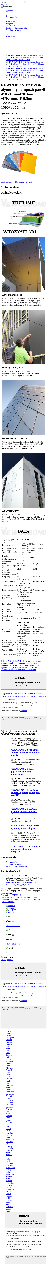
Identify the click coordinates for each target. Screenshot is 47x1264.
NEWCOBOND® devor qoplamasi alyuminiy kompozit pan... (22, 771)
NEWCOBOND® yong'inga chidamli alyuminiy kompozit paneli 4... (25, 752)
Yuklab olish (10, 26)
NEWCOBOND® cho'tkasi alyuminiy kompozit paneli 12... (24, 811)
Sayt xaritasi (5, 895)
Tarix (13, 19)
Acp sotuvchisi (6, 897)
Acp (14, 897)
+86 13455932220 (13, 926)
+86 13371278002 (13, 944)
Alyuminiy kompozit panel (11, 899)
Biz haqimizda (11, 17)
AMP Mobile (17, 895)
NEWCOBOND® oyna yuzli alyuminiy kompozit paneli (25, 827)
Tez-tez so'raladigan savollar (16, 28)
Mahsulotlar (10, 21)
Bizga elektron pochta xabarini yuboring (16, 182)
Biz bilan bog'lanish (13, 30)
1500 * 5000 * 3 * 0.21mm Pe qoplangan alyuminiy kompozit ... (25, 849)
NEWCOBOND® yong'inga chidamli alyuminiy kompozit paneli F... (25, 792)
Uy (7, 15)
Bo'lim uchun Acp (29, 899)
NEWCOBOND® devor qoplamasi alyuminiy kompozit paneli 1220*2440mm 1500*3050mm (22, 662)
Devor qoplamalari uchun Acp (28, 897)
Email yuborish (7, 960)
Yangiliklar (10, 24)
